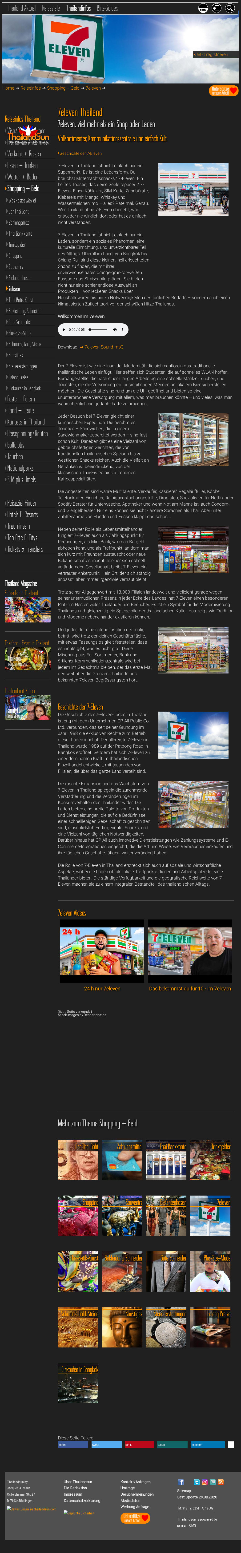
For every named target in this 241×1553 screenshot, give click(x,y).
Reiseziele (51, 7)
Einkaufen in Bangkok (25, 388)
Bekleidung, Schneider (25, 311)
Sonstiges (16, 355)
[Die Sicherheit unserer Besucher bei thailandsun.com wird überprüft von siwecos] (79, 1513)
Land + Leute (20, 410)
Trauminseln (18, 526)
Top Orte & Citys (22, 537)
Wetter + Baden (22, 177)
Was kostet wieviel (22, 200)
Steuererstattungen (23, 366)
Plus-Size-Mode (20, 333)
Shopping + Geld (63, 88)
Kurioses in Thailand (26, 422)
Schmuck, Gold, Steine (25, 344)
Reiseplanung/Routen (27, 433)
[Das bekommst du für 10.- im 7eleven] (190, 981)
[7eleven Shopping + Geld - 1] (193, 214)
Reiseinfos (30, 88)
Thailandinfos (78, 7)
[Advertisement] (193, 258)
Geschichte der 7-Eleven (81, 153)
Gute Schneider (20, 322)
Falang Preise (18, 377)
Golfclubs (15, 445)
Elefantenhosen (20, 277)
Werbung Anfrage (134, 1507)
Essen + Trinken (22, 165)
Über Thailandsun (78, 1482)
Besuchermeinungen (137, 1494)
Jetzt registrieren (211, 54)
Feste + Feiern (21, 399)
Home (8, 88)
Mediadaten (130, 1500)
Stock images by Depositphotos (82, 1015)
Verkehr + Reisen (24, 153)
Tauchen (15, 456)
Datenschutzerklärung (82, 1500)
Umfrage (127, 1488)
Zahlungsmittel (19, 222)
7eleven (93, 88)
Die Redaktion (75, 1488)
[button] (73, 1444)
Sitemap (184, 1491)
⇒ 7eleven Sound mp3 (102, 347)
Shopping (16, 255)
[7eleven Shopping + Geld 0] (193, 464)
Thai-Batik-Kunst (21, 300)
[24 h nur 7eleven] (102, 981)
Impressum (73, 1494)
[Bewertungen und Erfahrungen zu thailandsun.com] (31, 1509)
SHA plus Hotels (21, 479)
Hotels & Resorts (22, 514)
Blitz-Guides (107, 7)
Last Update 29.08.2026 (197, 1497)
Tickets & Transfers (25, 549)
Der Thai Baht (19, 211)
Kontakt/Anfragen (135, 1482)
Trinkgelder (17, 244)
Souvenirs (16, 266)
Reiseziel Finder (21, 503)
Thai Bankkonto (20, 233)
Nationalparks (20, 468)
